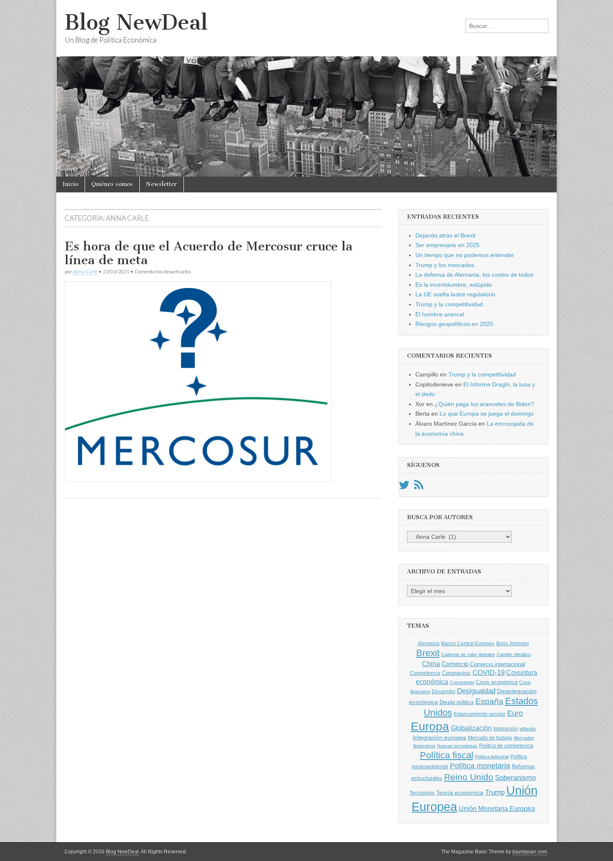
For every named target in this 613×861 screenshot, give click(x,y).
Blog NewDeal (136, 22)
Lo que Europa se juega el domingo (487, 413)
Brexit (428, 653)
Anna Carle (85, 271)
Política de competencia (506, 746)
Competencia (425, 673)
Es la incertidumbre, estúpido (453, 284)
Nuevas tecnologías (457, 745)
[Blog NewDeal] (306, 88)
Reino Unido (468, 777)
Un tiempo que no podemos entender (464, 255)
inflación (528, 728)
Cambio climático (514, 654)
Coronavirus (456, 673)
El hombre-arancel (439, 314)
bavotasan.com (530, 852)
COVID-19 (488, 673)
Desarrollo (443, 691)
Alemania (429, 643)
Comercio (455, 664)
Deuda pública (457, 702)
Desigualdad (476, 691)
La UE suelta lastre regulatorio (455, 294)
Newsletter (161, 184)
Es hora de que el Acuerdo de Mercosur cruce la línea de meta (208, 253)
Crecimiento (462, 682)
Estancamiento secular (479, 714)
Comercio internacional (497, 664)
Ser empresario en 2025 (447, 245)
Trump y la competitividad (449, 304)
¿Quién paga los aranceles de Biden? (484, 404)
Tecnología (422, 793)
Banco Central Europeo (468, 643)
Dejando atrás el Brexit (445, 235)
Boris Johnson (512, 643)
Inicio (70, 184)
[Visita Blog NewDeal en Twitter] (404, 487)
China (431, 663)
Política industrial (492, 756)
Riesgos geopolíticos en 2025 (454, 324)
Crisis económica (497, 682)
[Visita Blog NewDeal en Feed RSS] (418, 487)
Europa (430, 726)
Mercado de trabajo (490, 738)
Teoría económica (459, 793)
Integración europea (439, 737)
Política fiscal (446, 755)
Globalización (471, 728)
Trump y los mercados (444, 265)
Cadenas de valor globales (468, 654)
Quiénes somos (112, 184)
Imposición (505, 729)
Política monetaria (480, 766)
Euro (515, 713)
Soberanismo (515, 778)
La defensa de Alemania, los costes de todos (474, 274)
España (489, 701)
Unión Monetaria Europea (497, 808)
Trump (495, 792)
